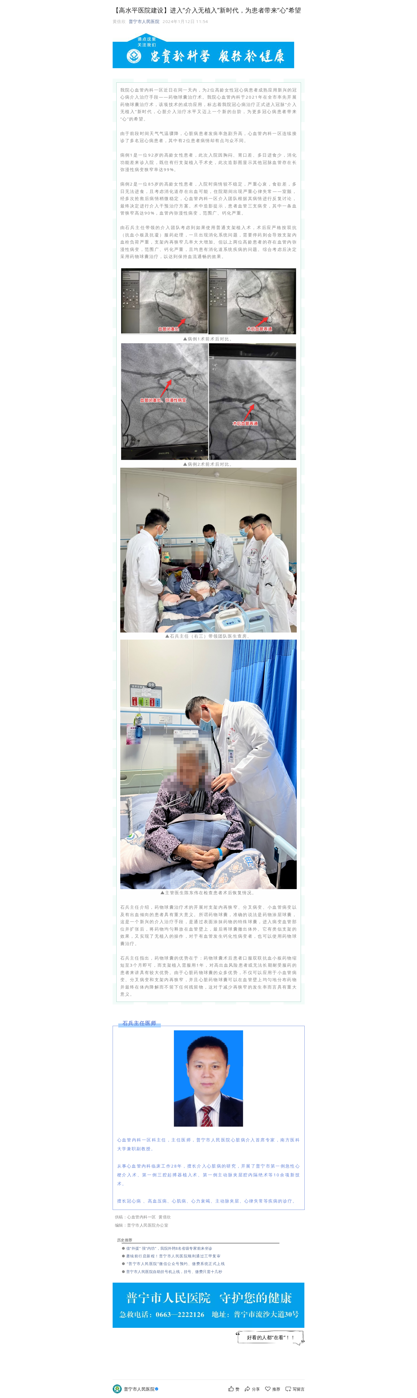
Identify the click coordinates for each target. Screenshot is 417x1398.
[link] (142, 1389)
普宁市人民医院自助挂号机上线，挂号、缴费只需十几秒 (174, 1271)
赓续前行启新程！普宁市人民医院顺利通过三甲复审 (173, 1255)
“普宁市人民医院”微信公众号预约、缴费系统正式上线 (176, 1263)
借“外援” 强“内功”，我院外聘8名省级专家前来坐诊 (169, 1248)
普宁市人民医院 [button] (144, 21)
